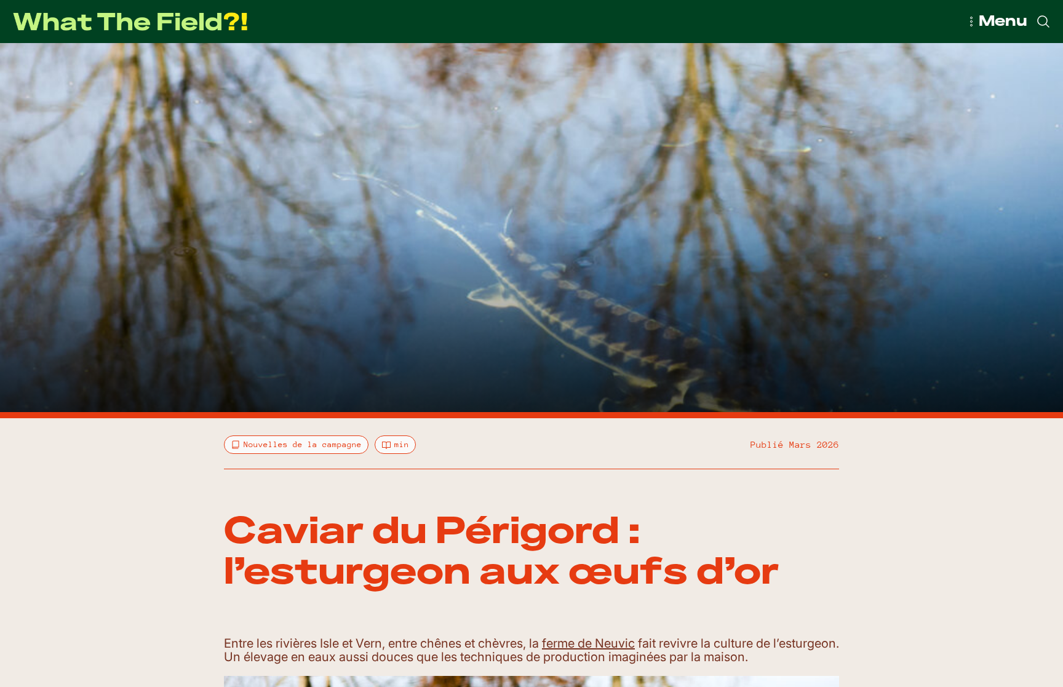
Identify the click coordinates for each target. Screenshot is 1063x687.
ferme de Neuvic (588, 643)
